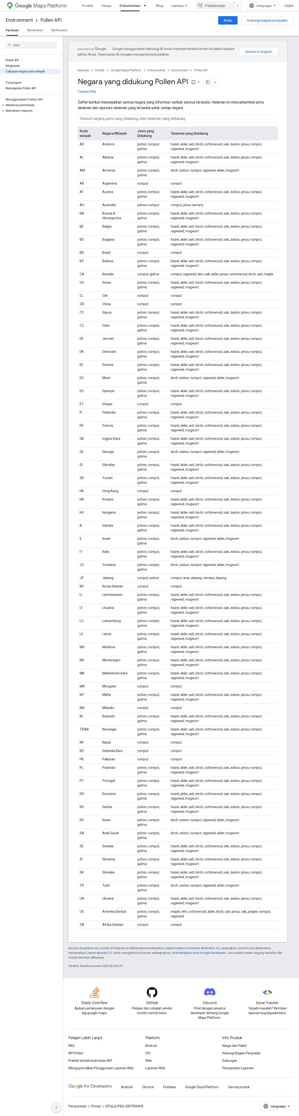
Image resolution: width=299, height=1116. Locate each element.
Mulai (228, 20)
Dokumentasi (130, 6)
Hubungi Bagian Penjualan (241, 1053)
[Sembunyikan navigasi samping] (56, 1107)
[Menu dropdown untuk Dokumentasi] (146, 5)
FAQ (71, 1046)
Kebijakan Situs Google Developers (202, 953)
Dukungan (229, 1060)
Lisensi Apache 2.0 (99, 953)
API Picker (75, 1053)
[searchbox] (31, 45)
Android (151, 1046)
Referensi (35, 30)
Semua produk (239, 1087)
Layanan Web (155, 1068)
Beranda (83, 70)
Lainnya (177, 6)
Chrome (148, 1087)
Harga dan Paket (234, 1046)
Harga (106, 6)
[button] (30, 105)
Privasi (96, 1106)
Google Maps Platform (126, 70)
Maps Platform (50, 6)
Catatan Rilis (87, 91)
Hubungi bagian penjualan (267, 20)
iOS (147, 1053)
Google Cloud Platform (202, 1087)
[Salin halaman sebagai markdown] (208, 82)
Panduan (12, 30)
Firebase (169, 1087)
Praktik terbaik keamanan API (90, 1060)
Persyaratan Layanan (238, 1068)
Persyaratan (77, 1106)
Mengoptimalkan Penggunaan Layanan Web (101, 1068)
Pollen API (50, 20)
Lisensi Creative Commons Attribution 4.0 (192, 948)
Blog (159, 6)
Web (148, 1060)
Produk (87, 6)
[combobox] (219, 5)
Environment (19, 20)
